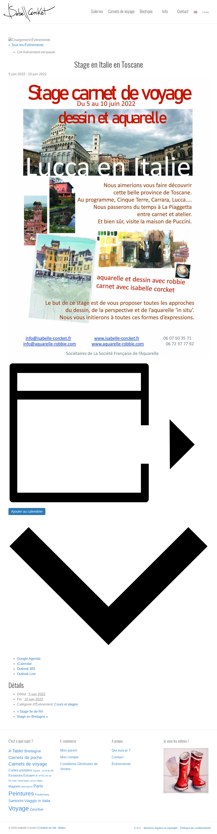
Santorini (16, 801)
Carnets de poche (25, 757)
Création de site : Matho (51, 827)
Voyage (18, 808)
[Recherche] (212, 12)
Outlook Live (26, 674)
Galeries (97, 11)
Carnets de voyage (121, 11)
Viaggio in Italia (37, 801)
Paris (38, 786)
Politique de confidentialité (195, 828)
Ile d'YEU (40, 775)
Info (165, 11)
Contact (183, 11)
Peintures (21, 793)
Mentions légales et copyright (160, 828)
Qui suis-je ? (121, 750)
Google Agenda (28, 658)
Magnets (14, 786)
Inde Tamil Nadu (20, 780)
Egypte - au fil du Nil (43, 770)
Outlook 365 (26, 669)
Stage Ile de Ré (30, 711)
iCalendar (24, 664)
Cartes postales (20, 770)
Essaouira (15, 775)
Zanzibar (36, 809)
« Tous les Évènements (25, 45)
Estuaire (29, 775)
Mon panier (68, 750)
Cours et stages (66, 704)
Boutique (146, 11)
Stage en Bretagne (32, 716)
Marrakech (27, 786)
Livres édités (36, 780)
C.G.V (137, 828)
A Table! (16, 751)
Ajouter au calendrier (27, 511)
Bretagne (32, 751)
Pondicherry (42, 794)
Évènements (121, 764)
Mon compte (69, 757)
